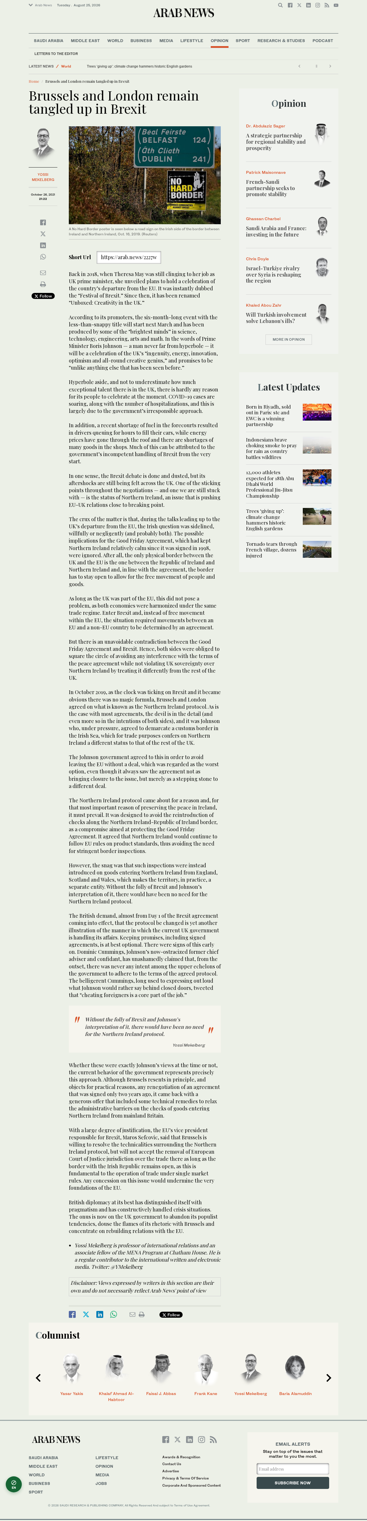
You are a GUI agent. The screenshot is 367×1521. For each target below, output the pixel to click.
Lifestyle (191, 40)
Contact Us (171, 1464)
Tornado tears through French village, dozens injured (271, 550)
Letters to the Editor (56, 54)
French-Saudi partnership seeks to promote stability (270, 188)
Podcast (323, 40)
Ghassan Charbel (263, 218)
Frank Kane (205, 1393)
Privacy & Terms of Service (185, 1478)
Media (166, 40)
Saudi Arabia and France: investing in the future (276, 231)
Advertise (170, 1471)
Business (141, 40)
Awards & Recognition (181, 1457)
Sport (243, 40)
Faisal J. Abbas (161, 1393)
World (115, 40)
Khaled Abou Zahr (264, 305)
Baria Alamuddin (295, 1393)
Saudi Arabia (48, 40)
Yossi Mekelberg (250, 1393)
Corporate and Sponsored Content (191, 1485)
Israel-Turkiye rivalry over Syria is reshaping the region (273, 274)
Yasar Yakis (71, 1393)
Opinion (220, 40)
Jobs (101, 1483)
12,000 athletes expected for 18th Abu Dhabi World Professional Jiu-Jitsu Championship (270, 484)
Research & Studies (281, 40)
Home (34, 81)
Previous (38, 1378)
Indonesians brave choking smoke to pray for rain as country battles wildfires (271, 448)
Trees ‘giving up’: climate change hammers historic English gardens (139, 66)
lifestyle (106, 1457)
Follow (45, 295)
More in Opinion (289, 339)
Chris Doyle (257, 258)
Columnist (58, 1335)
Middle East (85, 40)
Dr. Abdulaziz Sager (265, 125)
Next (329, 1378)
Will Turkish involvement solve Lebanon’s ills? (276, 317)
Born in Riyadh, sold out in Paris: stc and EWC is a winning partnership (268, 415)
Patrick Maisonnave (266, 172)
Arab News (43, 5)
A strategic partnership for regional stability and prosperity (276, 141)
